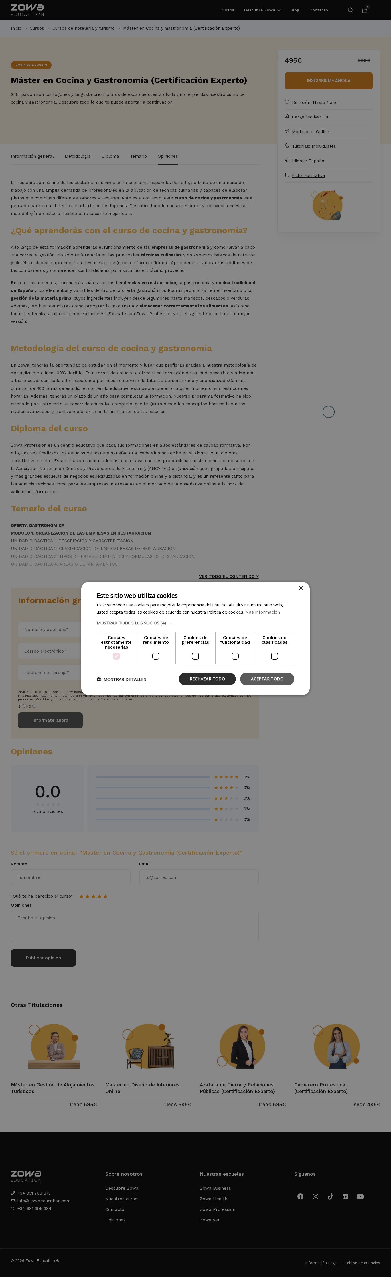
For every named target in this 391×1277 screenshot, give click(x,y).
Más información (262, 612)
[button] (195, 622)
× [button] (301, 588)
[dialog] (195, 638)
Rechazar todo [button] (207, 678)
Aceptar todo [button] (267, 678)
